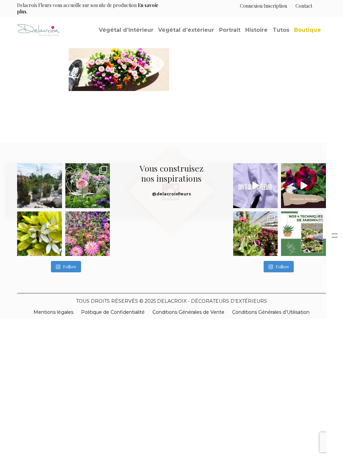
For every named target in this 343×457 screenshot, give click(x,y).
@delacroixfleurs (171, 193)
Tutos (281, 30)
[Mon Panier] (319, 6)
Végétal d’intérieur (126, 30)
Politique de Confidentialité (113, 312)
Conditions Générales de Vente (188, 312)
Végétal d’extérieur (186, 30)
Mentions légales (53, 312)
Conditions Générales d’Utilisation (271, 312)
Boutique (307, 30)
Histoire (256, 30)
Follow (69, 266)
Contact (303, 6)
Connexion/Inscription (263, 6)
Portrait (230, 30)
